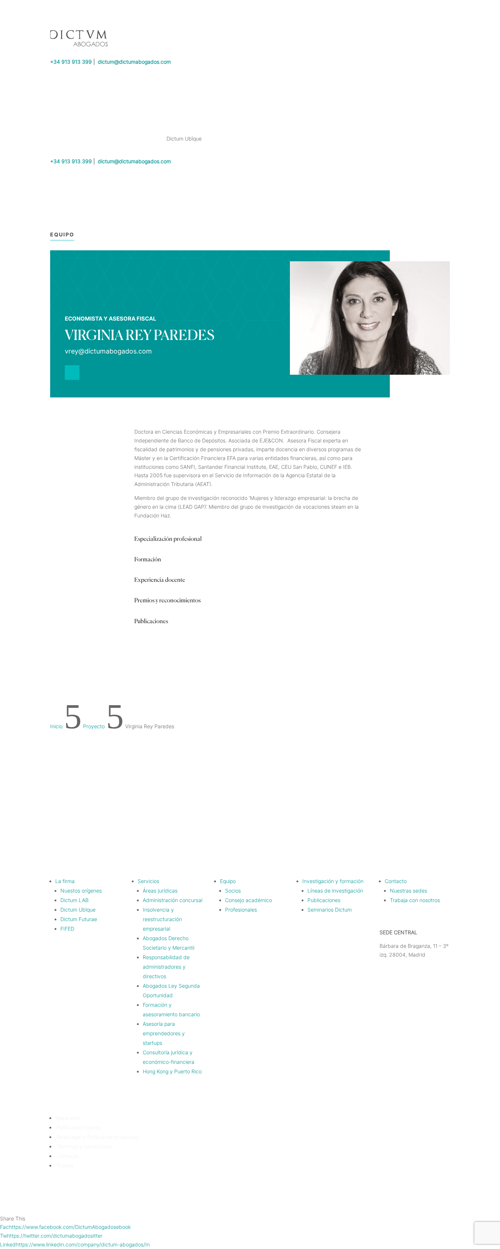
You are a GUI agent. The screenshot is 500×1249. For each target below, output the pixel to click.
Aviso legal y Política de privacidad (97, 1137)
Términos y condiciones (84, 1146)
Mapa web (67, 1118)
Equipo (62, 234)
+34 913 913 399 (71, 62)
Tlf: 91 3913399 (399, 968)
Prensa (64, 1165)
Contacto (67, 1156)
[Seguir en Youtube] (444, 800)
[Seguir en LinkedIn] (72, 372)
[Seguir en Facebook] (400, 800)
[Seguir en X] (415, 800)
